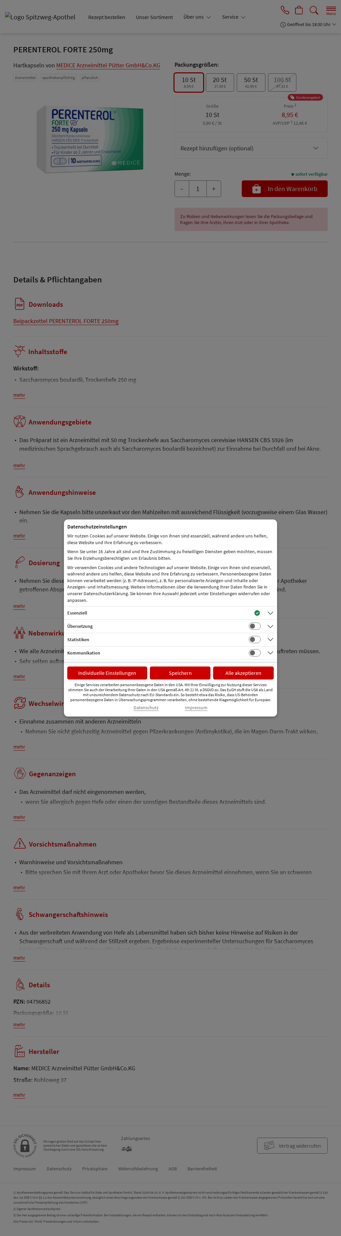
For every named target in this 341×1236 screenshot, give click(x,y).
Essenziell (77, 613)
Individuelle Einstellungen (107, 673)
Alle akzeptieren (243, 673)
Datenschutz (146, 708)
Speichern (180, 673)
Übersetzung (80, 626)
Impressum (196, 708)
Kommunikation (83, 653)
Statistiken (78, 640)
